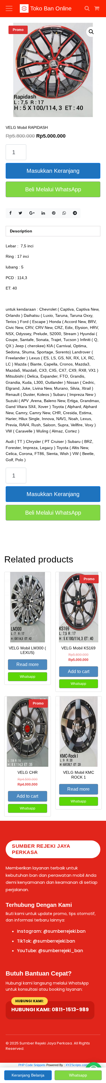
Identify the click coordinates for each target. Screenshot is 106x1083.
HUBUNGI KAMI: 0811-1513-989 (50, 1009)
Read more (27, 664)
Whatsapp (27, 677)
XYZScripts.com (77, 1065)
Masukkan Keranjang (53, 171)
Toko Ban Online (50, 8)
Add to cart (78, 671)
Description (21, 231)
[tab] (53, 231)
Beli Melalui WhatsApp (53, 189)
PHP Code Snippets (32, 1065)
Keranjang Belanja (28, 1075)
